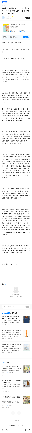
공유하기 (29, 430)
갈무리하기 (26, 430)
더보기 (29, 2)
